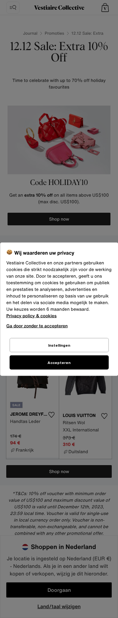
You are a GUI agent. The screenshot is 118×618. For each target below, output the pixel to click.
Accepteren (59, 362)
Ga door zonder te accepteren (37, 325)
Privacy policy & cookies (31, 315)
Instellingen (59, 345)
